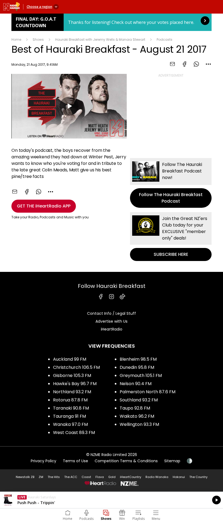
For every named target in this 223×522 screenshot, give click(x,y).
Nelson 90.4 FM (135, 384)
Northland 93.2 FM (72, 392)
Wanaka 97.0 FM (70, 424)
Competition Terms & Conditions (126, 461)
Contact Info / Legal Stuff (111, 313)
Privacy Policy (43, 461)
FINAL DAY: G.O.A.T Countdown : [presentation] (111, 22)
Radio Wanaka (156, 477)
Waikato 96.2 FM (137, 416)
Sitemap (172, 461)
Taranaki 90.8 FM (71, 408)
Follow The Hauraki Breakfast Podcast (171, 183)
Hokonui (179, 477)
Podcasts (164, 39)
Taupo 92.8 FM (135, 408)
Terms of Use (75, 461)
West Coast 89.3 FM (74, 432)
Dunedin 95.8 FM (137, 367)
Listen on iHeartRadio (111, 500)
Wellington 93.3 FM (139, 424)
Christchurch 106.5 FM (76, 367)
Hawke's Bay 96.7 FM (75, 384)
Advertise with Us (111, 321)
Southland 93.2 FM (139, 400)
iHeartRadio (111, 329)
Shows (38, 39)
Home (16, 39)
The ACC (70, 477)
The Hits (54, 477)
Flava (99, 477)
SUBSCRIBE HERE (171, 236)
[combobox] (208, 64)
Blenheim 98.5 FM (138, 359)
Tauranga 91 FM (69, 416)
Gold (112, 477)
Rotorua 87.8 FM (70, 400)
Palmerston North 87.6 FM (147, 392)
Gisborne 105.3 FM (72, 375)
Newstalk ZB (25, 477)
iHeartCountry (130, 477)
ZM (41, 477)
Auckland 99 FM (69, 359)
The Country (198, 477)
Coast (86, 477)
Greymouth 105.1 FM (141, 375)
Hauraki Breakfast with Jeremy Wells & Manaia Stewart (100, 39)
